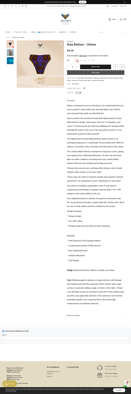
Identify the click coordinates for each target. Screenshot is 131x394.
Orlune (69, 80)
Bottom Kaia (104, 78)
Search (49, 376)
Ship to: (4, 335)
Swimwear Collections (97, 80)
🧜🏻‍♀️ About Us (62, 32)
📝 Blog (33, 32)
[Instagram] (16, 6)
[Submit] (124, 32)
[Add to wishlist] (115, 67)
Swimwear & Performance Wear (81, 80)
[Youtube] (26, 6)
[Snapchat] (22, 6)
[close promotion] (124, 2)
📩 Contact (72, 32)
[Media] (60, 43)
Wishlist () (123, 6)
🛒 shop (7, 32)
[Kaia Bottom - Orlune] (40, 64)
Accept (119, 390)
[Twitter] (5, 6)
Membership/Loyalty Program (53, 372)
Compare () (114, 6)
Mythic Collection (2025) (116, 78)
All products (75, 84)
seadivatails (70, 41)
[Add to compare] (122, 67)
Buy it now (95, 72)
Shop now (82, 2)
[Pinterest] (12, 6)
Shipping (83, 55)
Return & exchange (73, 315)
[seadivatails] (65, 19)
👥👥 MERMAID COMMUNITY (46, 32)
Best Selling (80, 78)
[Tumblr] (19, 6)
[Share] (76, 92)
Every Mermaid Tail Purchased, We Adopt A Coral (60, 2)
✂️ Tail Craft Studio (20, 32)
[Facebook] (9, 6)
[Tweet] (80, 92)
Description (71, 100)
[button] (18, 64)
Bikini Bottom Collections (92, 78)
